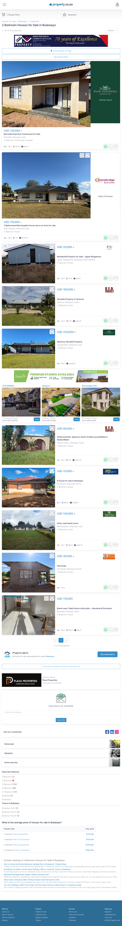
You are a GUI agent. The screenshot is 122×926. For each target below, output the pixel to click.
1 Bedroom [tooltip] (7, 776)
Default (111, 30)
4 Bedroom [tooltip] (7, 788)
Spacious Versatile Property (69, 342)
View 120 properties (21, 839)
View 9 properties (20, 834)
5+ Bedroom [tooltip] (7, 792)
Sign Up (10, 914)
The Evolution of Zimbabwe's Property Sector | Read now (61, 666)
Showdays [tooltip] (6, 799)
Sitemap (4, 920)
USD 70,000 (65, 471)
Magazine (108, 912)
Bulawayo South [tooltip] (9, 815)
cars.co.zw (108, 917)
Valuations (72, 917)
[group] (61, 41)
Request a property (41, 917)
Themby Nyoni (105, 100)
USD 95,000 (65, 428)
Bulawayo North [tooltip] (9, 812)
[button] (6, 94)
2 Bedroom (7, 780)
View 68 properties (21, 845)
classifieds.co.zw (110, 914)
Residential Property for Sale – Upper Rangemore (79, 256)
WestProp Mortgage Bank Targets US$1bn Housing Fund (26, 874)
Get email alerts (61, 57)
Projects (38, 920)
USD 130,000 (65, 513)
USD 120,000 (12, 130)
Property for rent (40, 914)
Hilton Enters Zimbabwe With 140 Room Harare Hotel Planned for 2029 (31, 880)
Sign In (4, 914)
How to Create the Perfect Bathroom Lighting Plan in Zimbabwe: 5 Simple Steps (35, 864)
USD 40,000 (65, 556)
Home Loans (73, 912)
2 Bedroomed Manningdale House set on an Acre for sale (30, 225)
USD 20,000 (65, 247)
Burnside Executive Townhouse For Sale (22, 134)
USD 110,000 (12, 222)
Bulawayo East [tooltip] (9, 808)
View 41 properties (22, 850)
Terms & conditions (8, 917)
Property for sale (40, 912)
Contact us (5, 912)
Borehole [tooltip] (6, 795)
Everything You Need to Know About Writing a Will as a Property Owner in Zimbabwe (37, 869)
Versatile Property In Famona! (70, 299)
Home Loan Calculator (76, 914)
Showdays (72, 920)
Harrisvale (61, 566)
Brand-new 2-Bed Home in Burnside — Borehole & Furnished (84, 608)
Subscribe (61, 720)
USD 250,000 (65, 332)
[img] (13, 780)
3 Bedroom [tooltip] (7, 784)
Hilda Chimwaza (105, 196)
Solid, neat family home (67, 523)
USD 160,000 (65, 289)
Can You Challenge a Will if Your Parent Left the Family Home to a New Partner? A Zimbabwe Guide (42, 885)
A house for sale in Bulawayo (70, 481)
